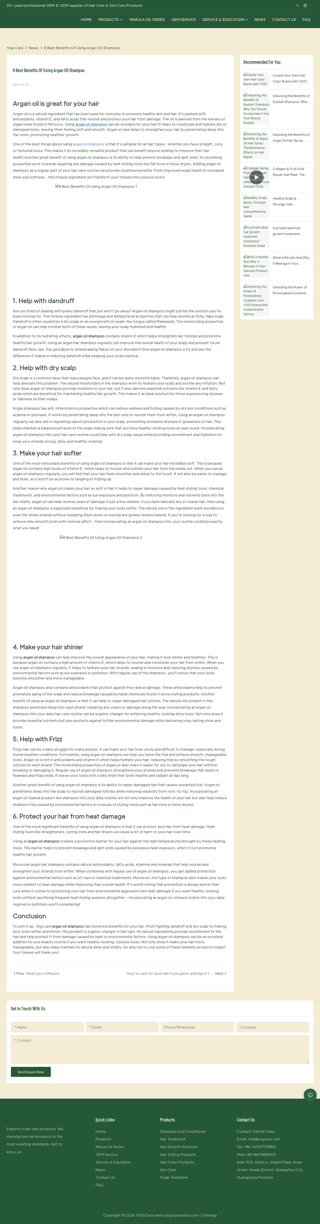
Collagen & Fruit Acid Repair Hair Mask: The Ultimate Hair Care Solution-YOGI (289, 172)
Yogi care (15, 47)
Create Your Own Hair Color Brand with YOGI (290, 78)
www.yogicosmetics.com (177, 1215)
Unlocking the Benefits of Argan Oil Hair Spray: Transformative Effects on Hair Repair (291, 138)
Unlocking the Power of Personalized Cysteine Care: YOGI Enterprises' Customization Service (291, 290)
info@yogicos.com (264, 1139)
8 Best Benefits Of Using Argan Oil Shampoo (82, 47)
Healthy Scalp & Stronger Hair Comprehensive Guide (290, 201)
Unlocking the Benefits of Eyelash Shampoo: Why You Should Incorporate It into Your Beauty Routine (291, 99)
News (34, 47)
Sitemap (209, 1215)
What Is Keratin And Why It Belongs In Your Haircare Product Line (291, 261)
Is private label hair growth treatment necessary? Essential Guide (288, 231)
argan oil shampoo (88, 144)
